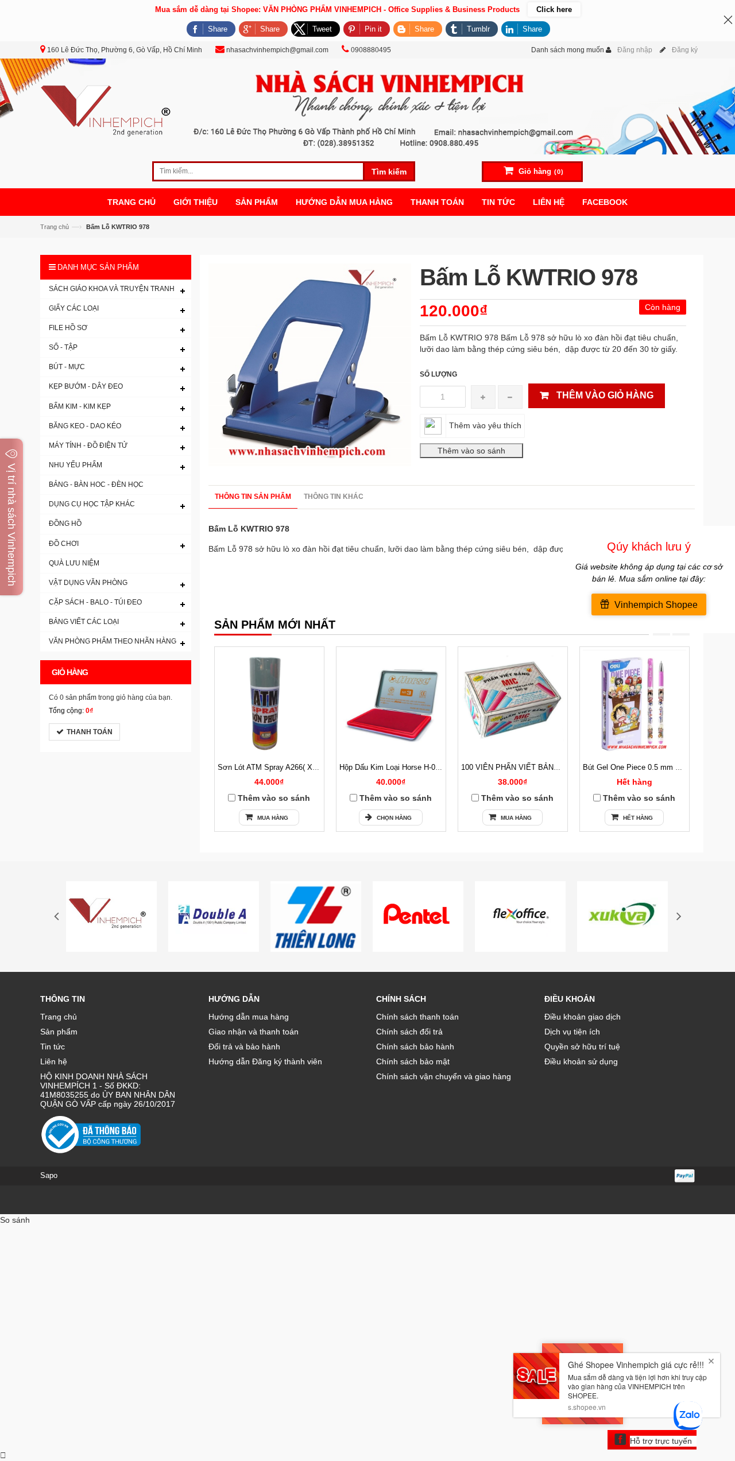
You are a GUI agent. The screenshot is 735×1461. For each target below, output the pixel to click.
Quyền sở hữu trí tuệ (582, 1046)
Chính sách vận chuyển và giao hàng (443, 1076)
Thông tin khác (333, 497)
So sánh (15, 1219)
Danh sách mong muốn (567, 50)
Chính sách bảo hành (415, 1046)
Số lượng (438, 374)
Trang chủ (54, 226)
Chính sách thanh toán (417, 1016)
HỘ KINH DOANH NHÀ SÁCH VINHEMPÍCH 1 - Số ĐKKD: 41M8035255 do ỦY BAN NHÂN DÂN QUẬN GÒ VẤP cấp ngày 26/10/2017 (107, 1090)
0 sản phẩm (78, 697)
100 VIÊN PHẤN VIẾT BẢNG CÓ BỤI (524, 767)
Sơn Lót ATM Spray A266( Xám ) (272, 767)
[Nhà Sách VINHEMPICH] (367, 105)
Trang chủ (58, 1016)
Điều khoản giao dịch (582, 1016)
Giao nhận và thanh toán (253, 1031)
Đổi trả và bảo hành (244, 1046)
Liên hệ (53, 1061)
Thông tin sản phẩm (253, 497)
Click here (554, 9)
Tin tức (52, 1046)
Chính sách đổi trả (409, 1031)
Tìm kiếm (389, 171)
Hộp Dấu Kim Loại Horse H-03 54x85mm (406, 767)
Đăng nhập (634, 50)
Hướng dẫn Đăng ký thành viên (265, 1061)
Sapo (48, 1175)
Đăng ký (685, 50)
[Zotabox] (3, 1455)
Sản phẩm (59, 1031)
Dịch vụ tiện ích (572, 1031)
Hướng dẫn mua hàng (248, 1016)
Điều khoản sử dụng (581, 1061)
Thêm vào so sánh (274, 798)
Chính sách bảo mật (413, 1061)
